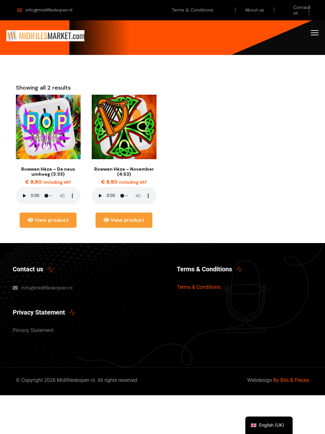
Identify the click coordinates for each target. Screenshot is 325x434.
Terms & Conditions (192, 10)
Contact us (302, 10)
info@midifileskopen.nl (49, 10)
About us (254, 10)
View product (51, 220)
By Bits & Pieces (291, 380)
